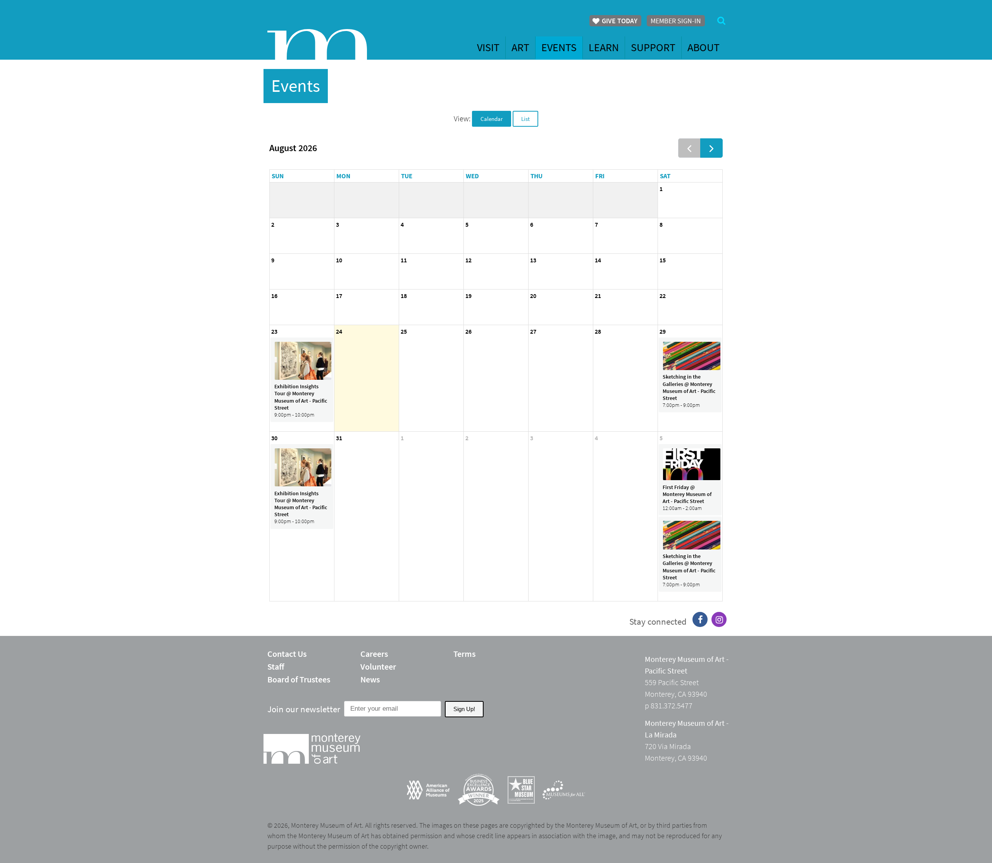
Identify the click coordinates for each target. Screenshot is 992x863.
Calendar (491, 118)
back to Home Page (317, 44)
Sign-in (676, 20)
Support (653, 47)
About (703, 47)
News (370, 679)
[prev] (689, 148)
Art (520, 47)
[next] (711, 148)
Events (559, 47)
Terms (464, 653)
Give (618, 20)
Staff (275, 666)
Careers (374, 653)
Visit (488, 47)
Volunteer (378, 666)
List (525, 118)
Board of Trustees (298, 679)
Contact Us (287, 653)
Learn (604, 47)
